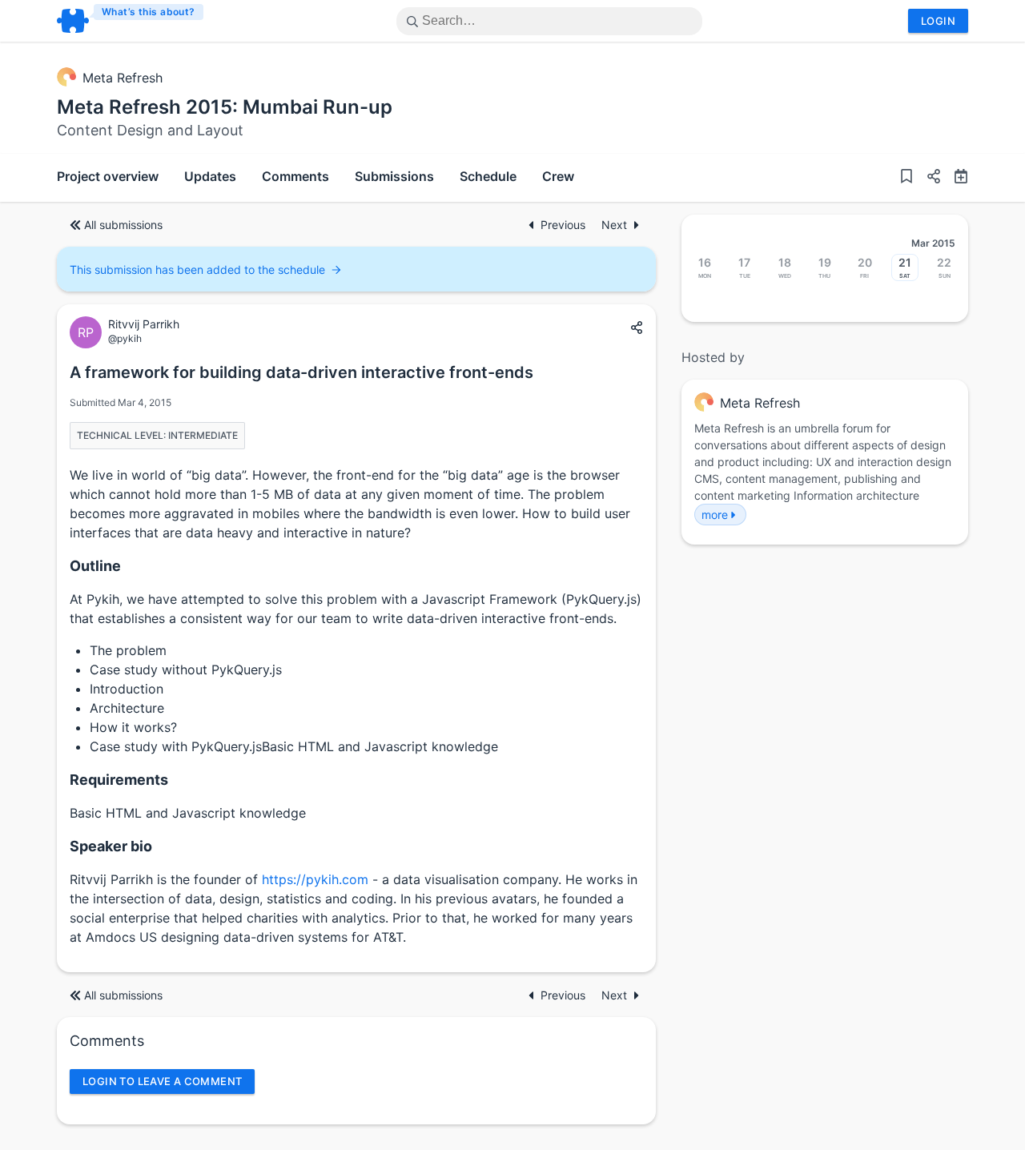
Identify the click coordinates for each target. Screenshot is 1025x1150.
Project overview (108, 176)
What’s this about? (148, 12)
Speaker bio (111, 846)
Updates (210, 176)
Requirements (119, 779)
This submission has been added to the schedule (197, 269)
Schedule (488, 176)
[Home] (131, 21)
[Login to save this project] (906, 178)
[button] (927, 178)
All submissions (123, 224)
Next (614, 224)
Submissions (394, 176)
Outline (95, 565)
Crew (558, 176)
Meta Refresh (122, 78)
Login (938, 20)
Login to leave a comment (162, 1081)
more (714, 514)
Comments (295, 176)
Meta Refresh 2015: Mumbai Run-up (224, 107)
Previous (565, 224)
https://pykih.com (315, 879)
